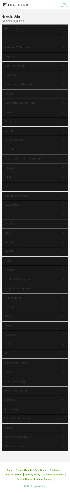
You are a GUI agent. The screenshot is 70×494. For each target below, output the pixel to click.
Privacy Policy (32, 474)
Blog (9, 470)
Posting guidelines (54, 474)
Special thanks (24, 479)
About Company (44, 479)
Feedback (55, 470)
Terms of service (12, 474)
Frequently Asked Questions (31, 470)
